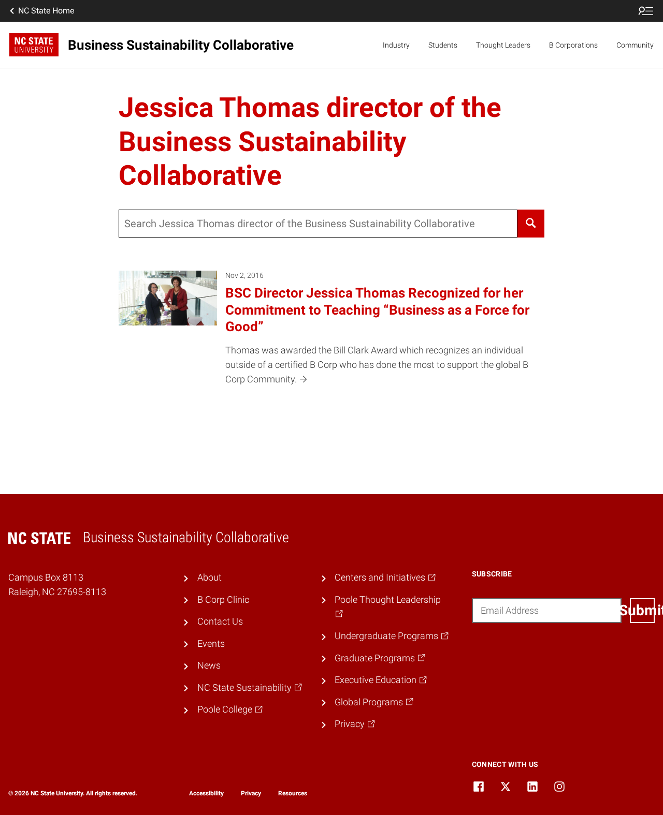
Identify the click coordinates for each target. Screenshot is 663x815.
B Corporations (573, 45)
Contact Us (220, 621)
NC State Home (46, 11)
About (209, 577)
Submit (642, 610)
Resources (292, 793)
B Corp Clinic (223, 600)
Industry (396, 45)
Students (442, 45)
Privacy (251, 793)
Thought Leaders (503, 45)
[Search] (530, 224)
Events (211, 644)
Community (635, 45)
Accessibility (206, 793)
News (209, 665)
